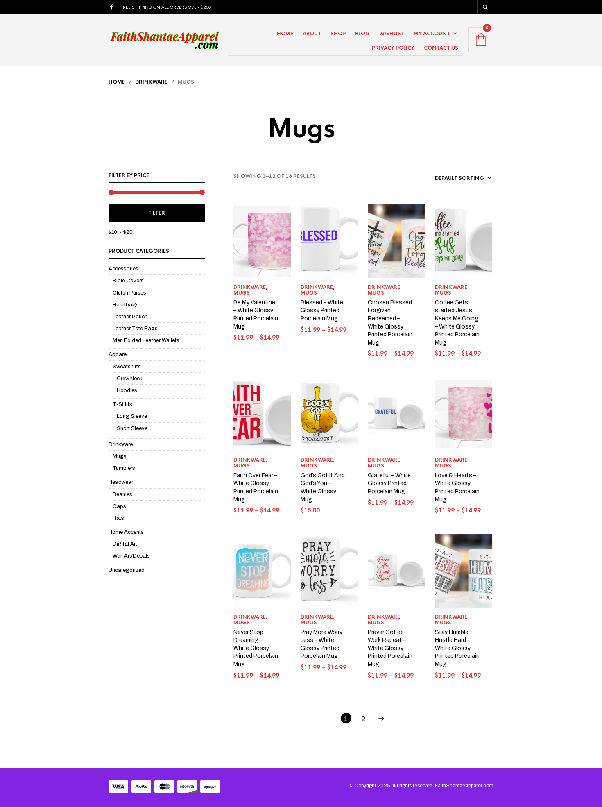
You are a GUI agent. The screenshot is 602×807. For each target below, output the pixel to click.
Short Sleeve (132, 428)
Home (285, 33)
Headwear (121, 482)
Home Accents (126, 532)
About (312, 33)
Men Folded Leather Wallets (146, 340)
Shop (338, 33)
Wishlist (391, 33)
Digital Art (125, 544)
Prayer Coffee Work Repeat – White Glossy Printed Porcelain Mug (390, 648)
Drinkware (151, 82)
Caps (119, 506)
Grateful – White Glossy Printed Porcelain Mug (389, 483)
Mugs (120, 456)
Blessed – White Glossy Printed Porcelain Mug (322, 310)
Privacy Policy (393, 48)
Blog (362, 33)
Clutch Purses (129, 293)
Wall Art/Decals (131, 556)
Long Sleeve (132, 416)
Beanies (122, 494)
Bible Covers (128, 280)
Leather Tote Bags (135, 328)
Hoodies (127, 390)
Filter (156, 213)
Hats (118, 518)
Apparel (118, 354)
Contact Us (441, 48)
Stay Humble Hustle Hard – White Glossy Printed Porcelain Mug (457, 648)
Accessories (123, 269)
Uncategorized (127, 570)
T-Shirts (122, 404)
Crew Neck (130, 378)
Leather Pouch (130, 317)
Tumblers (124, 468)
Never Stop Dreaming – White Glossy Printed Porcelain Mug (255, 648)
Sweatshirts (127, 366)
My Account (432, 33)
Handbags (126, 305)
